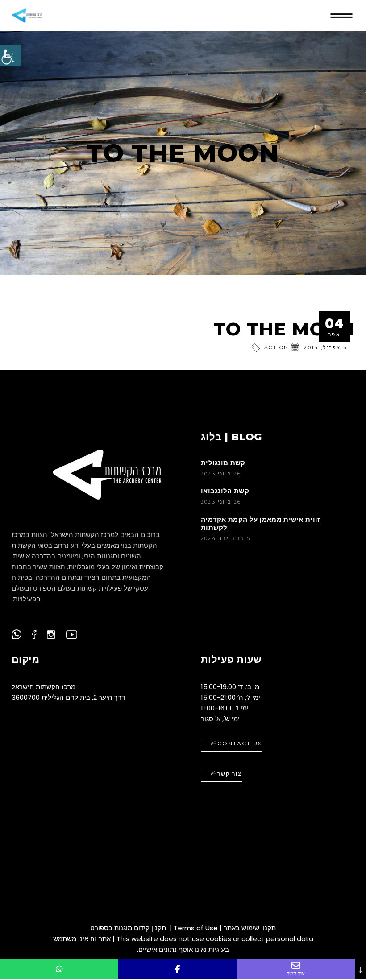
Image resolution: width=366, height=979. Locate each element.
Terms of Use (196, 928)
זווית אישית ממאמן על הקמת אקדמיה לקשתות (260, 523)
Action (276, 347)
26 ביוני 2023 (221, 474)
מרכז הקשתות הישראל (43, 686)
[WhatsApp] (59, 969)
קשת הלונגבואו (225, 491)
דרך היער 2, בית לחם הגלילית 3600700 (68, 697)
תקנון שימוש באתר (250, 928)
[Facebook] (177, 969)
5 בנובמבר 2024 (225, 538)
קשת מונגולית (223, 463)
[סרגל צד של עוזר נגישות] (10, 55)
